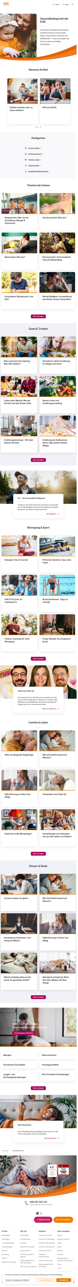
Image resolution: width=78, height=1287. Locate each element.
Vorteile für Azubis (45, 1251)
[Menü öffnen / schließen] (72, 4)
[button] (6, 4)
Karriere (4, 1251)
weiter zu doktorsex (49, 709)
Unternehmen (24, 1235)
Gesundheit (6, 1235)
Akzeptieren (64, 1280)
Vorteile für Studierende (47, 1247)
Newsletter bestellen (27, 1247)
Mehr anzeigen (38, 316)
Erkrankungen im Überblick (24, 1033)
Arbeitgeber (6, 1239)
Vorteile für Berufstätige (47, 1243)
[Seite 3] (40, 127)
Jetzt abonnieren (50, 1138)
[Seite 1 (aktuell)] (36, 127)
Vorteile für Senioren (45, 1260)
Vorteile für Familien (45, 1235)
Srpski (59, 1247)
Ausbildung (5, 1254)
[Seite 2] (38, 127)
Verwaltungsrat (25, 1239)
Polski (59, 1243)
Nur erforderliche (45, 1280)
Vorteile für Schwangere (47, 1239)
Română (60, 1251)
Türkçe (59, 1264)
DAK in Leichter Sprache (28, 1267)
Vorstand (23, 1243)
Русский (60, 1254)
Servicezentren (25, 1251)
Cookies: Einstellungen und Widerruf (17, 1280)
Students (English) (63, 1239)
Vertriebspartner (7, 1247)
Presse (4, 1258)
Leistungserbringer (8, 1243)
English (59, 1235)
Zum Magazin (51, 514)
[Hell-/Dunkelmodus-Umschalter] (39, 1213)
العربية (59, 1268)
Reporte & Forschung (9, 1262)
